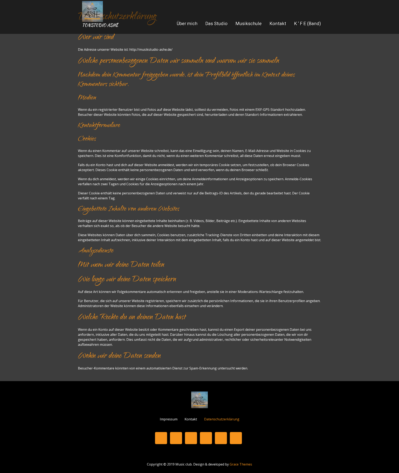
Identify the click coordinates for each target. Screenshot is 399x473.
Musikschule (248, 23)
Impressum (168, 419)
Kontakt (278, 23)
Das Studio (216, 23)
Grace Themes (241, 464)
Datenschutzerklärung (221, 419)
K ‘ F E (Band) (307, 23)
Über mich (187, 23)
